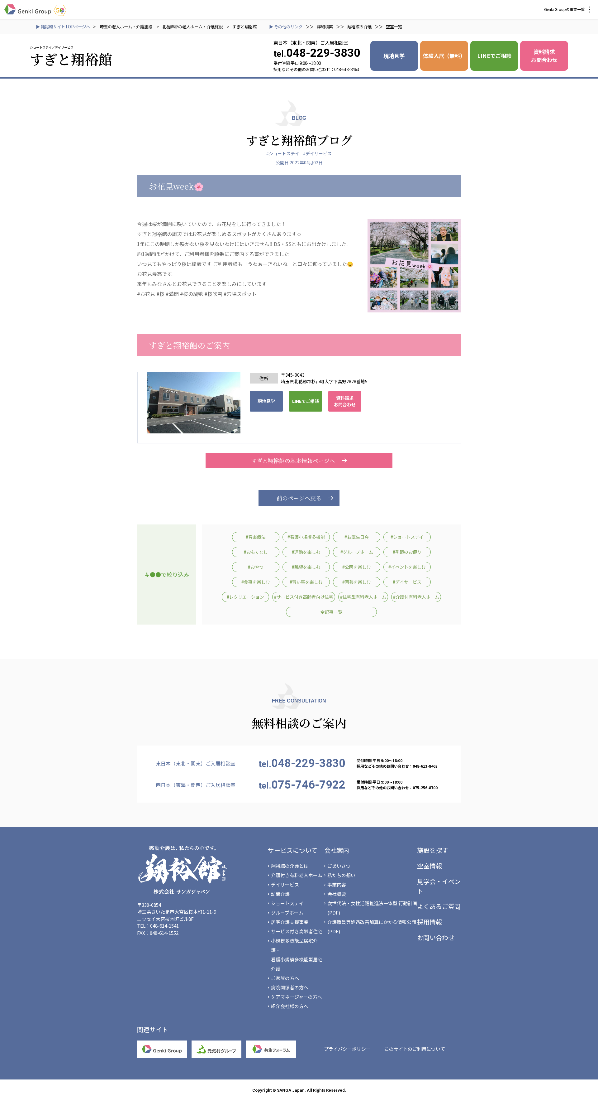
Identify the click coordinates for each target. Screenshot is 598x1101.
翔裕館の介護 (359, 26)
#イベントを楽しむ (407, 567)
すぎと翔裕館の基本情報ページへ (293, 460)
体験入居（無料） (444, 56)
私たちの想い (341, 875)
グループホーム (287, 912)
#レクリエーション (245, 597)
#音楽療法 (256, 537)
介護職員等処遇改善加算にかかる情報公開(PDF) (371, 926)
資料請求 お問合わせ (544, 56)
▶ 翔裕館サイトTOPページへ (63, 26)
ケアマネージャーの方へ (296, 996)
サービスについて (292, 850)
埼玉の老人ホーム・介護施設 (126, 26)
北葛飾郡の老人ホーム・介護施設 (192, 26)
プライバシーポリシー (347, 1048)
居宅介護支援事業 (289, 922)
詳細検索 (325, 26)
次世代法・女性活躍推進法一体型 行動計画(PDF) (372, 908)
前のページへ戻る (299, 498)
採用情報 (429, 921)
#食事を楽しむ (255, 582)
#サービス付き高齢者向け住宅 (303, 597)
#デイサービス (317, 153)
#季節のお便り (407, 552)
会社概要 (336, 894)
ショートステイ (287, 903)
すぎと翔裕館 (244, 26)
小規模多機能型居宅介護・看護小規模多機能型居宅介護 (296, 954)
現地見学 (394, 56)
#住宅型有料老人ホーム (363, 597)
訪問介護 (280, 894)
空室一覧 (394, 26)
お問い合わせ (435, 937)
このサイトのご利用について (414, 1048)
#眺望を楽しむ (306, 567)
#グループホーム (356, 552)
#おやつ (255, 567)
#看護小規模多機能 (306, 537)
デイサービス (285, 884)
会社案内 (336, 850)
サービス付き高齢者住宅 (296, 931)
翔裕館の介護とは (289, 865)
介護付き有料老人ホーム (296, 875)
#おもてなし (256, 552)
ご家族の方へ (285, 978)
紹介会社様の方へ (289, 1006)
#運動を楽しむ (306, 552)
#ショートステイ (282, 153)
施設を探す (432, 850)
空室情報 (429, 865)
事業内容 (336, 884)
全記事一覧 (331, 612)
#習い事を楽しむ (306, 582)
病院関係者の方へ (289, 987)
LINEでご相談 (494, 56)
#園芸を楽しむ (356, 582)
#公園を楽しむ (356, 567)
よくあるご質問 (439, 906)
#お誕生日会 (356, 537)
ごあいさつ (339, 865)
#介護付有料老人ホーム (416, 597)
